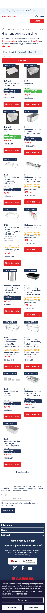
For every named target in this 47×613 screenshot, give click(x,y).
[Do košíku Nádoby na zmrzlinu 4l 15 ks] (12, 150)
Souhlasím (33, 607)
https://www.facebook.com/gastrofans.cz (23, 568)
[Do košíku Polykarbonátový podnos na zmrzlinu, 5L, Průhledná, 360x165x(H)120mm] (33, 366)
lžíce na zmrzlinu (9, 41)
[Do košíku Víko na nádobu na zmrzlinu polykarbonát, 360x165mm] (12, 202)
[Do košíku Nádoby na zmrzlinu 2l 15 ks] (33, 104)
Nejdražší (32, 52)
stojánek (36, 41)
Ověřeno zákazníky (22, 555)
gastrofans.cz (15, 568)
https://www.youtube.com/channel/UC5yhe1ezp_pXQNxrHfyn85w (30, 568)
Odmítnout (12, 607)
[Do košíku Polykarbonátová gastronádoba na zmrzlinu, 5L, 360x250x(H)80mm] (12, 366)
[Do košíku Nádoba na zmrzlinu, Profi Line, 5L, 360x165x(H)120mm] (12, 464)
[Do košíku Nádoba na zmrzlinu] (33, 249)
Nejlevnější (22, 52)
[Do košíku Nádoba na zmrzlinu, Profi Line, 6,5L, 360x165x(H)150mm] (33, 201)
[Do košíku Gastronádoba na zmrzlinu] (12, 416)
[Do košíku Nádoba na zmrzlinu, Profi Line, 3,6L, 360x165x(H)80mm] (33, 414)
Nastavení (22, 600)
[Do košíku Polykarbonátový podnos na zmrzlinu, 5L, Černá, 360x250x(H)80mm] (33, 314)
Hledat (37, 21)
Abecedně (7, 57)
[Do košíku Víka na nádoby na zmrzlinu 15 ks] (12, 104)
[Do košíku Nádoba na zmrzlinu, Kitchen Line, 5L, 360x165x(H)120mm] (33, 152)
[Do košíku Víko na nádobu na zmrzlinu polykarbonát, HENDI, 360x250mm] (12, 263)
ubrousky (6, 46)
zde (25, 594)
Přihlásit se (8, 510)
